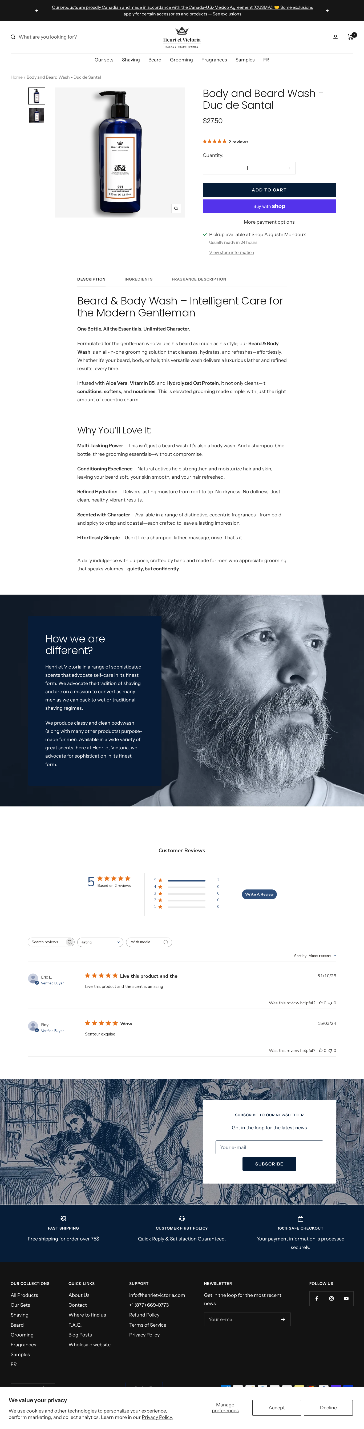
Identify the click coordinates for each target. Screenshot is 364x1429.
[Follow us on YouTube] (346, 1298)
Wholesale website (89, 1345)
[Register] (283, 1319)
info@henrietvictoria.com (157, 1295)
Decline (328, 1408)
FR (266, 60)
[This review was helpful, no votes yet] (320, 1003)
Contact (77, 1305)
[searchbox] (46, 942)
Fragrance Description (199, 279)
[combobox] (100, 942)
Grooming (181, 60)
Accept (277, 1408)
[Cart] (350, 37)
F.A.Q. (75, 1325)
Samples (245, 60)
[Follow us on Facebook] (316, 1298)
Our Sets (20, 1305)
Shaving (131, 60)
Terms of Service (147, 1325)
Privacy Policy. (157, 1417)
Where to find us (87, 1315)
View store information (231, 252)
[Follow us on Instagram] (331, 1298)
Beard (154, 60)
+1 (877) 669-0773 (149, 1305)
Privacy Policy (144, 1335)
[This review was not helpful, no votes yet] (330, 1003)
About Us (79, 1295)
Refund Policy (144, 1315)
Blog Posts (80, 1335)
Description (91, 279)
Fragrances (214, 60)
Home (17, 77)
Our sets (104, 60)
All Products (24, 1295)
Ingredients (139, 279)
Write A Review (259, 894)
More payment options (269, 222)
